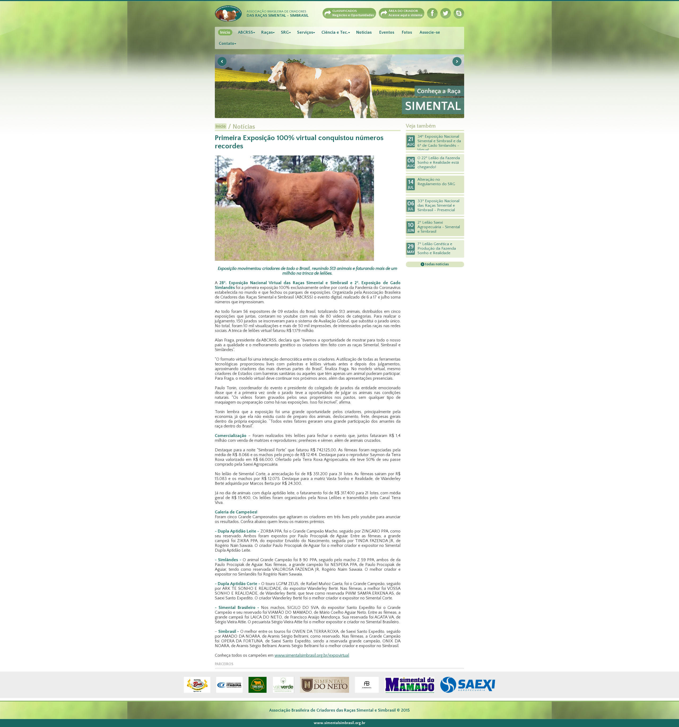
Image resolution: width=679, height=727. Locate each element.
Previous (222, 61)
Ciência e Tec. (334, 32)
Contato (226, 43)
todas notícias (436, 264)
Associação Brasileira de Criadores (277, 14)
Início (225, 32)
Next (457, 61)
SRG (285, 32)
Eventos (386, 32)
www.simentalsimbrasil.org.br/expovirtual (312, 655)
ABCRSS (245, 32)
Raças (267, 32)
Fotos (407, 32)
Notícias (364, 32)
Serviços (305, 32)
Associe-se (430, 32)
